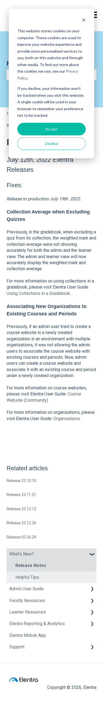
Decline (51, 143)
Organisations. (67, 418)
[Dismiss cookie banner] (84, 20)
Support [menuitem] (16, 646)
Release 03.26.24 (21, 537)
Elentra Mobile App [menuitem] (27, 635)
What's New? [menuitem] (21, 554)
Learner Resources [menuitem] (27, 612)
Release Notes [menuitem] (30, 565)
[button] (92, 554)
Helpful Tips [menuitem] (27, 577)
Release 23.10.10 (21, 480)
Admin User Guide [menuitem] (26, 588)
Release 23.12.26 (21, 523)
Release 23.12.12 (21, 509)
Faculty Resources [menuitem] (27, 600)
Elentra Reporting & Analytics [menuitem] (37, 623)
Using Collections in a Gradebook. (39, 293)
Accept (51, 129)
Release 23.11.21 (21, 494)
